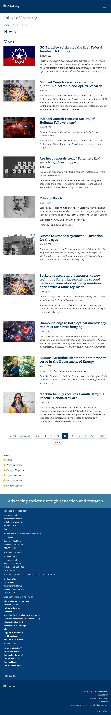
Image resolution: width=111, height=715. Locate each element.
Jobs (5, 629)
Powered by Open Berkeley (95, 691)
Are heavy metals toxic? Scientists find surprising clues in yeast (70, 160)
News (15, 25)
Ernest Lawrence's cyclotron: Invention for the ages (71, 237)
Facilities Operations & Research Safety (21, 618)
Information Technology (14, 625)
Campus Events (11, 658)
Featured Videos (14, 480)
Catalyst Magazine (15, 470)
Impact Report (13, 475)
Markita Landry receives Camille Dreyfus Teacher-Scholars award (72, 396)
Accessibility (101, 694)
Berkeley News (11, 651)
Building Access (10, 605)
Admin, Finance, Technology (16, 601)
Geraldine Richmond (50, 376)
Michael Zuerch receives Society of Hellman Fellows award (67, 120)
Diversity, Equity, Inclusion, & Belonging (21, 615)
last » (58, 442)
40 (45, 436)
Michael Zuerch (72, 143)
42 (59, 436)
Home (6, 25)
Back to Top (102, 711)
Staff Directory (11, 636)
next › (103, 435)
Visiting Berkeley (12, 665)
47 (93, 436)
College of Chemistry (20, 17)
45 (79, 436)
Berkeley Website (12, 648)
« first (14, 435)
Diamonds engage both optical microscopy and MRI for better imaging (73, 325)
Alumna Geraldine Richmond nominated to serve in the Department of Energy (73, 359)
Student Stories (14, 485)
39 (38, 436)
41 (52, 436)
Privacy (103, 701)
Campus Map (10, 662)
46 (86, 436)
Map (5, 529)
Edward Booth (51, 198)
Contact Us (8, 611)
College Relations (11, 608)
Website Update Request (14, 639)
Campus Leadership (13, 655)
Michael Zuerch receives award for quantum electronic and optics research (71, 84)
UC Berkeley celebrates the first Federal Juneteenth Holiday (71, 49)
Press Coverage (14, 464)
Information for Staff (13, 622)
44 (72, 436)
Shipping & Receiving (13, 632)
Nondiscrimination (99, 698)
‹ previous (26, 435)
